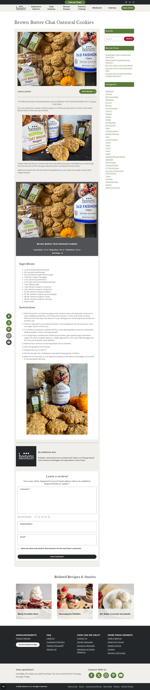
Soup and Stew (112, 165)
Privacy (81, 686)
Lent (107, 137)
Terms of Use (72, 686)
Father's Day (111, 125)
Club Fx (109, 111)
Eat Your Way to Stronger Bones (119, 65)
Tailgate (109, 179)
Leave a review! (24, 91)
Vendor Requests (85, 642)
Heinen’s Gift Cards (116, 653)
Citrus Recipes (111, 108)
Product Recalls (23, 638)
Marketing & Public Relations (86, 651)
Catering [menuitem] (112, 8)
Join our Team (74, 2)
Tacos (108, 176)
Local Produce (112, 140)
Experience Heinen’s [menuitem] (36, 8)
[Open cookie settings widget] (3, 686)
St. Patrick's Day (112, 168)
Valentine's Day (112, 182)
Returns (116, 686)
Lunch (108, 143)
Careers (111, 649)
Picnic (108, 148)
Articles (109, 94)
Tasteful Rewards (55, 645)
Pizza (108, 151)
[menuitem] (21, 7)
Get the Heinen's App (28, 645)
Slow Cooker (111, 162)
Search (129, 39)
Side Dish (109, 160)
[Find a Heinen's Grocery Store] (126, 2)
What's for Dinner (113, 188)
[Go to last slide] (20, 601)
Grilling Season (112, 131)
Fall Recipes (111, 123)
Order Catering (115, 638)
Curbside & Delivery (56, 642)
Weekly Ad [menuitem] (97, 8)
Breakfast (110, 100)
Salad (108, 154)
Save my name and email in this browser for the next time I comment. (51, 548)
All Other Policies (127, 686)
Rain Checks (107, 686)
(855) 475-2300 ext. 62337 (31, 674)
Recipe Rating (25, 517)
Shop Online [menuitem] (128, 8)
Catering (51, 638)
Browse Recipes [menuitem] (66, 8)
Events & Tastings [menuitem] (82, 8)
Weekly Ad (51, 649)
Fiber (108, 128)
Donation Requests (86, 646)
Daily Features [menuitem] (51, 8)
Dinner (108, 117)
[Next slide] (130, 601)
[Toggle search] (133, 2)
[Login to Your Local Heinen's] (129, 2)
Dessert (109, 114)
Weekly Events (114, 646)
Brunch (109, 103)
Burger (109, 106)
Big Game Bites (112, 97)
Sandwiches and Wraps (115, 157)
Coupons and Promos (94, 686)
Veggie (108, 185)
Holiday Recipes (112, 134)
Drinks (108, 120)
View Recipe (87, 91)
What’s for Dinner (116, 642)
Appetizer (110, 91)
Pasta (108, 145)
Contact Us (82, 638)
